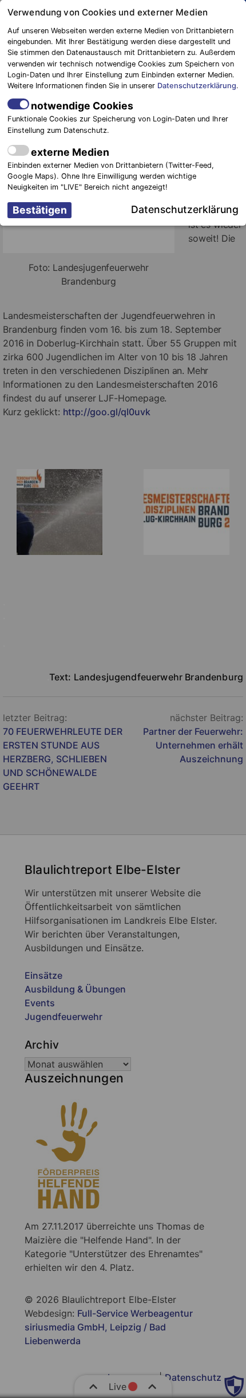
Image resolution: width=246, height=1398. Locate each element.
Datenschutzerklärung (196, 85)
